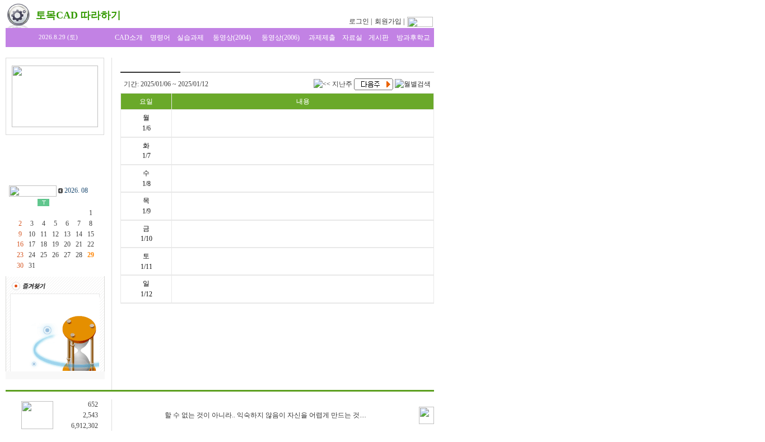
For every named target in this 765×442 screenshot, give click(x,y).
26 (55, 255)
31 (32, 265)
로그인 (359, 21)
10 (32, 234)
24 (32, 255)
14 (79, 234)
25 (43, 255)
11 (43, 234)
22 (90, 244)
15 (90, 234)
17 (32, 244)
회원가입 (388, 21)
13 (67, 234)
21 (79, 244)
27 (67, 255)
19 (55, 244)
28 (79, 255)
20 (67, 244)
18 (43, 244)
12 (55, 234)
